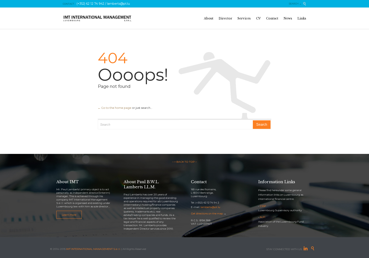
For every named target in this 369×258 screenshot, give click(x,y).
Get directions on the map (207, 213)
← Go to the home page (114, 107)
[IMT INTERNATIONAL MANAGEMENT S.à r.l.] (97, 18)
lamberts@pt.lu (210, 207)
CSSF (263, 206)
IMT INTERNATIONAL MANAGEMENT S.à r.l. (93, 249)
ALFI (262, 217)
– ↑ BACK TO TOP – (184, 161)
